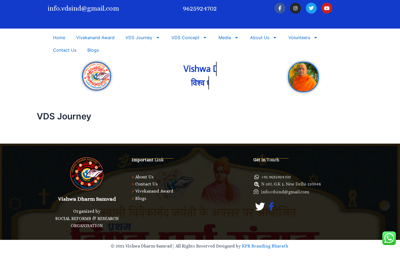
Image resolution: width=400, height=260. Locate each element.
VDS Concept (185, 37)
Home (59, 37)
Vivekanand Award (95, 37)
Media (225, 37)
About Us (259, 37)
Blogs (93, 50)
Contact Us (64, 50)
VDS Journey (138, 37)
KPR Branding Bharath (265, 246)
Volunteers (299, 37)
